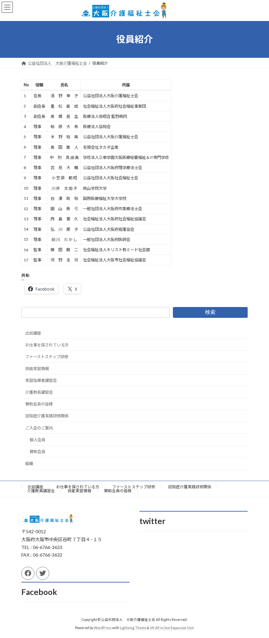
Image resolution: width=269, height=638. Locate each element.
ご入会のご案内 (39, 427)
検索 (210, 312)
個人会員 (37, 439)
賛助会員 (37, 451)
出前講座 (33, 332)
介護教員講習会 (39, 392)
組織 (29, 463)
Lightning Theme (133, 628)
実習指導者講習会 (41, 380)
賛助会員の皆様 (39, 404)
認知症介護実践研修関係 (47, 415)
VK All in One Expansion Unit (172, 628)
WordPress (103, 628)
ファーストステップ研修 (46, 356)
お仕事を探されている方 (47, 344)
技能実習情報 (37, 368)
